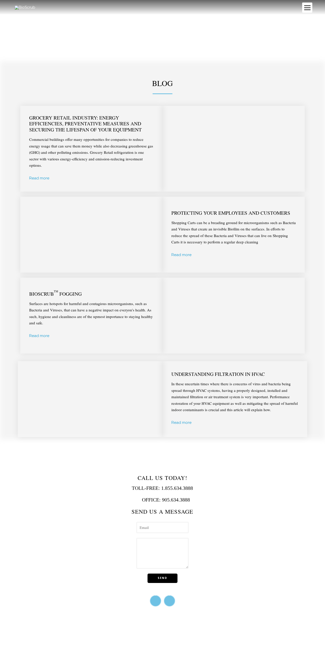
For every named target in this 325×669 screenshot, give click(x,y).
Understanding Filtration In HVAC (218, 374)
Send (162, 578)
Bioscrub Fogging (55, 293)
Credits (57, 655)
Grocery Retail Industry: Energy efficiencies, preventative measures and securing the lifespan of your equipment (85, 123)
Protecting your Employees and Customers (230, 212)
